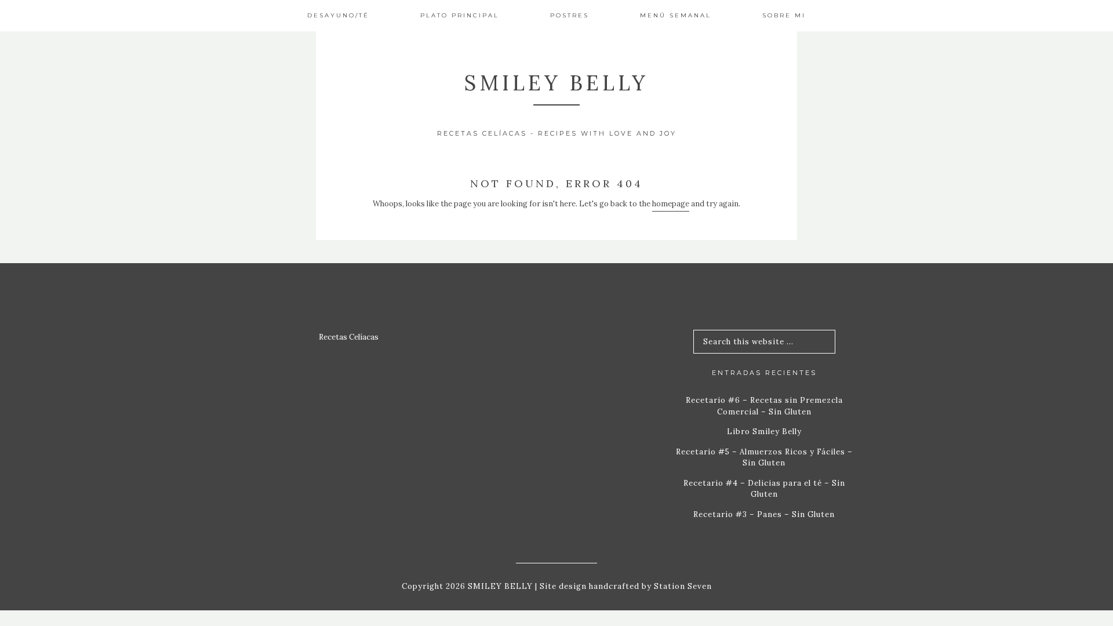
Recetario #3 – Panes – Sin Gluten (764, 514)
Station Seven (682, 586)
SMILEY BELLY (556, 83)
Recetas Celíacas (349, 337)
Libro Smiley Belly (764, 431)
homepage (670, 204)
